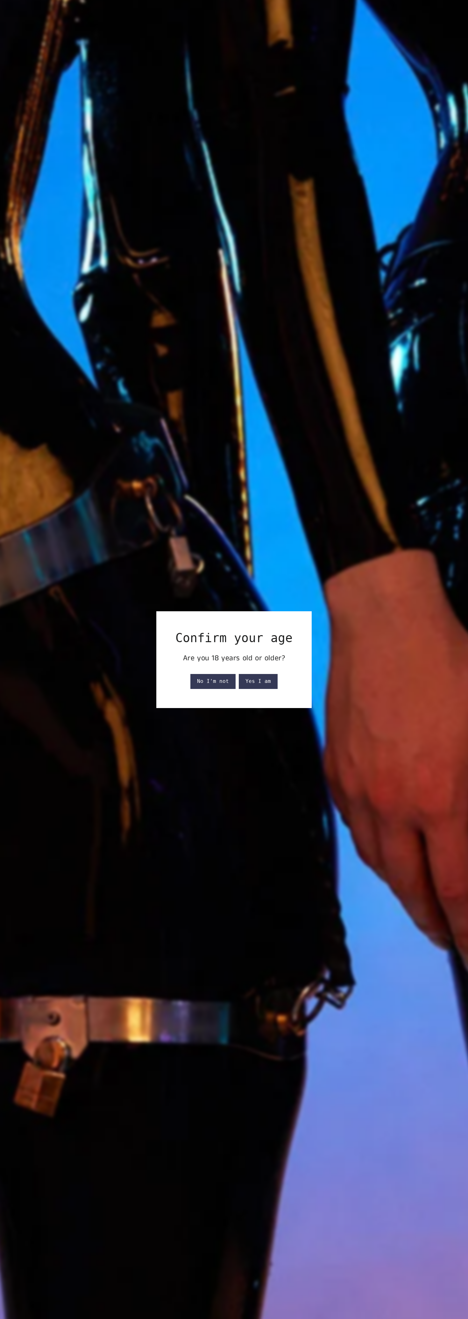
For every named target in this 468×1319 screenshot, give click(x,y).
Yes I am (258, 681)
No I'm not (213, 681)
